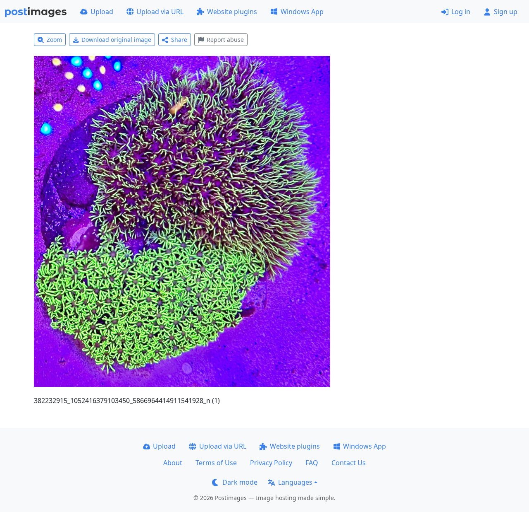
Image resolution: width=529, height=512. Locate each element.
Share (179, 39)
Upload (102, 11)
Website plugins (232, 11)
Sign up (505, 11)
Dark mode (239, 482)
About (172, 462)
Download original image (116, 39)
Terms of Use (216, 462)
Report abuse (225, 39)
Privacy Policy (271, 462)
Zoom (54, 39)
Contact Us (348, 462)
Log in (460, 11)
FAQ (311, 462)
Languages (295, 482)
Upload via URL (159, 11)
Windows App (302, 11)
